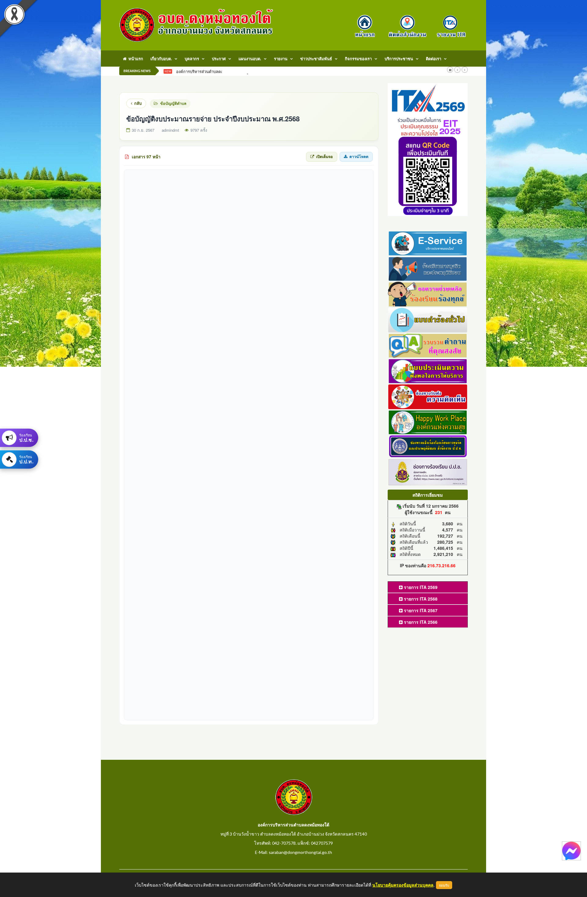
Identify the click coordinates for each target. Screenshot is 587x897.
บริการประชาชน (399, 58)
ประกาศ (219, 58)
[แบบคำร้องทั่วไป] (428, 319)
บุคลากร (192, 58)
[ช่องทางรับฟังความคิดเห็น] (428, 396)
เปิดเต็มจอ (324, 156)
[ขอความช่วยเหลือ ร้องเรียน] (428, 294)
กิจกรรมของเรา (358, 58)
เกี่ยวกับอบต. (161, 58)
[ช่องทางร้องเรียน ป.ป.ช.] (428, 472)
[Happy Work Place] (428, 421)
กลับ (138, 103)
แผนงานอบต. (249, 58)
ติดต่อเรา (433, 58)
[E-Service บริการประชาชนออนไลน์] (428, 242)
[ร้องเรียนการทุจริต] (428, 268)
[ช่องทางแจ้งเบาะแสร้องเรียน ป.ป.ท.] (428, 446)
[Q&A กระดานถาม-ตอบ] (428, 345)
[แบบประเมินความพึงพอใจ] (428, 370)
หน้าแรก (135, 58)
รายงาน (280, 58)
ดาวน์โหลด (358, 156)
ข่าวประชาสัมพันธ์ (316, 58)
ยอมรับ (444, 885)
